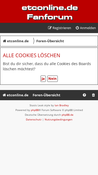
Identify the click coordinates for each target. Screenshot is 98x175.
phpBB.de (67, 114)
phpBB (35, 110)
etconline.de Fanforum (50, 12)
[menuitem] (85, 28)
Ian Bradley (62, 105)
